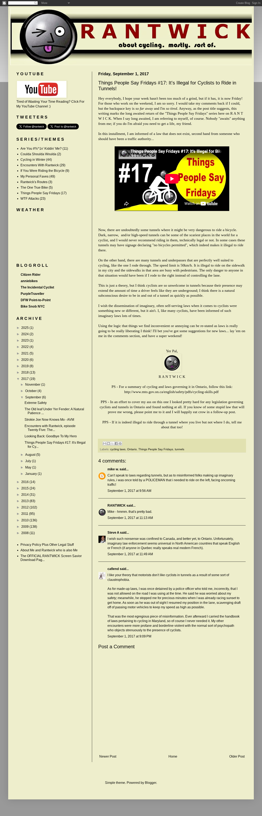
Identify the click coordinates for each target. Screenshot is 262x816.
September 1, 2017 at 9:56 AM (129, 490)
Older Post (237, 756)
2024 (25, 334)
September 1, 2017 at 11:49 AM (130, 554)
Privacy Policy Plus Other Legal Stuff (47, 544)
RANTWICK (116, 505)
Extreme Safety (36, 403)
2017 (25, 379)
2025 (25, 327)
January (31, 473)
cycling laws (117, 449)
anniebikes (29, 281)
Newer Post (107, 756)
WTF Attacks (29, 198)
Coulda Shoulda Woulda (38, 154)
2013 (25, 501)
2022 (25, 347)
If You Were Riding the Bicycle (42, 170)
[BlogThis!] (108, 443)
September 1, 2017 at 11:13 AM (130, 518)
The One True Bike (34, 187)
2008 (25, 533)
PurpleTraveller (32, 293)
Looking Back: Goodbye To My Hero (51, 436)
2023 (25, 340)
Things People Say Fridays (155, 449)
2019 (25, 366)
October (31, 391)
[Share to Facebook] (116, 443)
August (30, 454)
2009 (25, 526)
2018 (25, 372)
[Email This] (105, 443)
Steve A (113, 532)
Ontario (132, 449)
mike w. (113, 469)
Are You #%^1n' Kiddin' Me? (41, 148)
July (28, 461)
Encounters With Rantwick (39, 165)
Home (172, 756)
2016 (25, 482)
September (33, 397)
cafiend (113, 569)
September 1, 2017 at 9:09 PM (129, 636)
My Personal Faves (34, 176)
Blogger (150, 782)
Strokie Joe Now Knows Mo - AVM (49, 419)
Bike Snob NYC (33, 306)
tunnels (179, 449)
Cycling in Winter (32, 159)
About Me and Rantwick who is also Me (49, 550)
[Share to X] (112, 443)
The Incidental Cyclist (37, 287)
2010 (25, 520)
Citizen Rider (31, 274)
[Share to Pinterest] (120, 443)
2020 (25, 359)
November (33, 384)
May (28, 467)
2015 (25, 488)
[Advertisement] (172, 746)
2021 (25, 353)
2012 (25, 507)
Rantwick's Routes (33, 182)
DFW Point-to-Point (36, 300)
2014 (25, 494)
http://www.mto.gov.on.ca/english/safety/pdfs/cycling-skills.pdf (171, 392)
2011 (25, 513)
